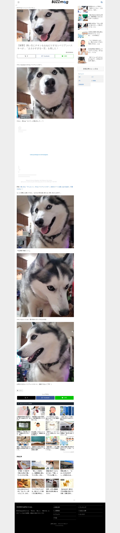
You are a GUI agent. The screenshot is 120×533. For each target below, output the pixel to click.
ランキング (83, 507)
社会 (55, 517)
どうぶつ (81, 73)
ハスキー (20, 390)
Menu (18, 2)
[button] (7, 359)
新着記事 (57, 507)
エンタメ (82, 514)
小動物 (94, 80)
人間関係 (57, 510)
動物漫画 (81, 84)
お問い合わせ (53, 523)
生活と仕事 (83, 510)
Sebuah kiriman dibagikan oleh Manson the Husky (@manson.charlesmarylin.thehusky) (36, 181)
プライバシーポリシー (63, 523)
